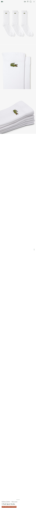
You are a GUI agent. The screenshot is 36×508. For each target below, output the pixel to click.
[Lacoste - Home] (2, 1)
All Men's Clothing (6, 501)
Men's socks (14, 501)
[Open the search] (30, 1)
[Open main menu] (34, 1)
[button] (27, 1)
